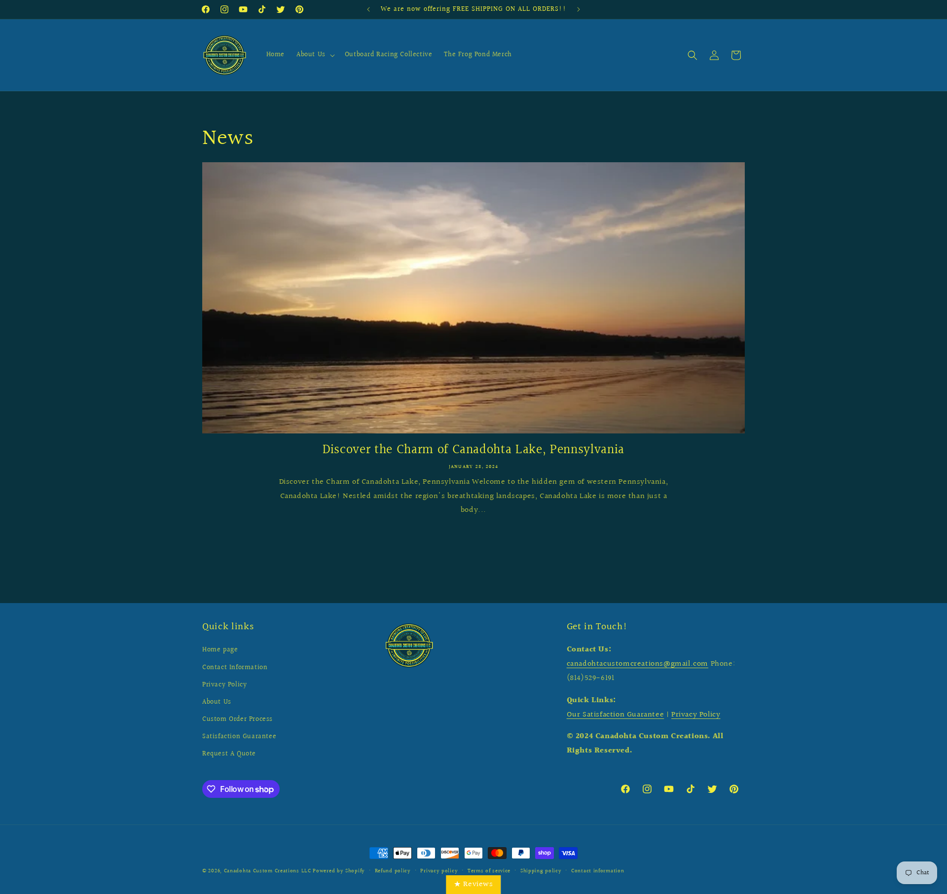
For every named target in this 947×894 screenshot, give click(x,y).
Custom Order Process (237, 719)
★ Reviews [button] (473, 884)
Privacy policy (439, 871)
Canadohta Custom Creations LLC (267, 871)
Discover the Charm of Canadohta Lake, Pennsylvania (473, 450)
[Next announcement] (578, 9)
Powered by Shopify (339, 871)
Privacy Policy (224, 684)
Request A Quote (229, 754)
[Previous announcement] (368, 9)
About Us (216, 702)
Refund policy (393, 871)
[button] (315, 55)
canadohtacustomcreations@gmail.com (637, 664)
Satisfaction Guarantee (239, 736)
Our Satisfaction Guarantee (615, 715)
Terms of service (489, 871)
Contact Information (234, 667)
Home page (220, 649)
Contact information (597, 871)
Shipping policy (541, 871)
